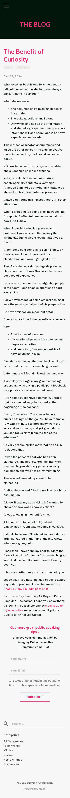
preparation (23, 67)
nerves (8, 755)
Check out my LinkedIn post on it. (26, 589)
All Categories (14, 741)
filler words (12, 745)
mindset (9, 67)
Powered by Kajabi (35, 788)
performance (13, 759)
